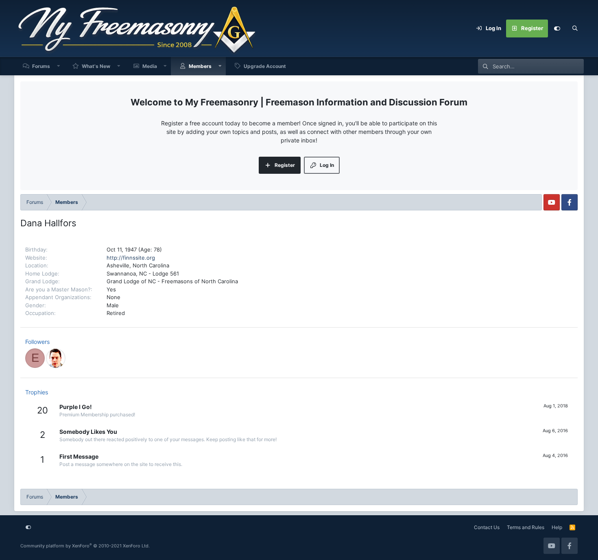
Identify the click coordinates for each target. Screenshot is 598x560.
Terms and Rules (525, 527)
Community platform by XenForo (85, 546)
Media (149, 66)
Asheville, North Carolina (138, 265)
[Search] (575, 28)
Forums (41, 66)
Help (557, 527)
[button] (58, 66)
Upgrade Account (265, 66)
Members (200, 66)
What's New (96, 66)
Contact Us (487, 527)
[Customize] (557, 28)
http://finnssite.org (131, 257)
